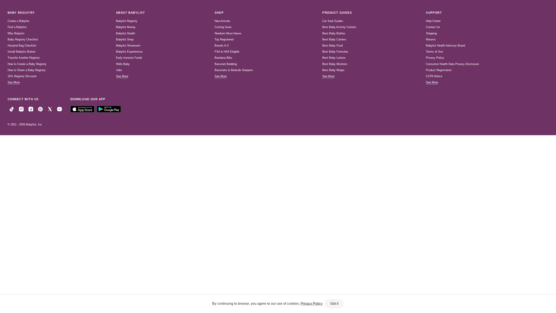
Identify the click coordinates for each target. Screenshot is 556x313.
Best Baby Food (332, 45)
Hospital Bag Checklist (22, 45)
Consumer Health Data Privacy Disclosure (452, 64)
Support (434, 12)
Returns (431, 39)
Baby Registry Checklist (23, 39)
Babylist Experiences (129, 51)
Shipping (431, 33)
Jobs (119, 70)
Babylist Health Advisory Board (445, 45)
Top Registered (224, 39)
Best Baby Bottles (333, 33)
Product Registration (439, 70)
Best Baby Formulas (335, 51)
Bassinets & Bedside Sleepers (234, 70)
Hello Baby (123, 64)
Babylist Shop (125, 39)
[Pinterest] (40, 109)
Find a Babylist (17, 27)
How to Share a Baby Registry (27, 70)
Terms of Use (434, 51)
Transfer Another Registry (24, 57)
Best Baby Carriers (334, 39)
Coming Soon (223, 27)
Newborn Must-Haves (228, 33)
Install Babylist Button (21, 51)
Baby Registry (21, 12)
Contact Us (433, 27)
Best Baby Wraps (333, 70)
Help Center (433, 21)
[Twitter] (50, 109)
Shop (219, 12)
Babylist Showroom (128, 45)
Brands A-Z (222, 45)
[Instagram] (21, 109)
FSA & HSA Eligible (227, 51)
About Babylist (130, 12)
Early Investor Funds (129, 57)
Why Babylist (16, 33)
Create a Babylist (18, 21)
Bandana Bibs (223, 57)
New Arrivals (222, 21)
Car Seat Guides (332, 21)
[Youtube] (59, 109)
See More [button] (14, 82)
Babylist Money (126, 27)
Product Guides (337, 12)
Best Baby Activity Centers (339, 27)
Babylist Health (125, 33)
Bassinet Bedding (226, 64)
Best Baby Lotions (334, 57)
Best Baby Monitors (334, 64)
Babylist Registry (126, 21)
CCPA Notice (434, 76)
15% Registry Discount (22, 76)
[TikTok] (11, 109)
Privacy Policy (435, 57)
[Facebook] (31, 109)
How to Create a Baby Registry (27, 64)
